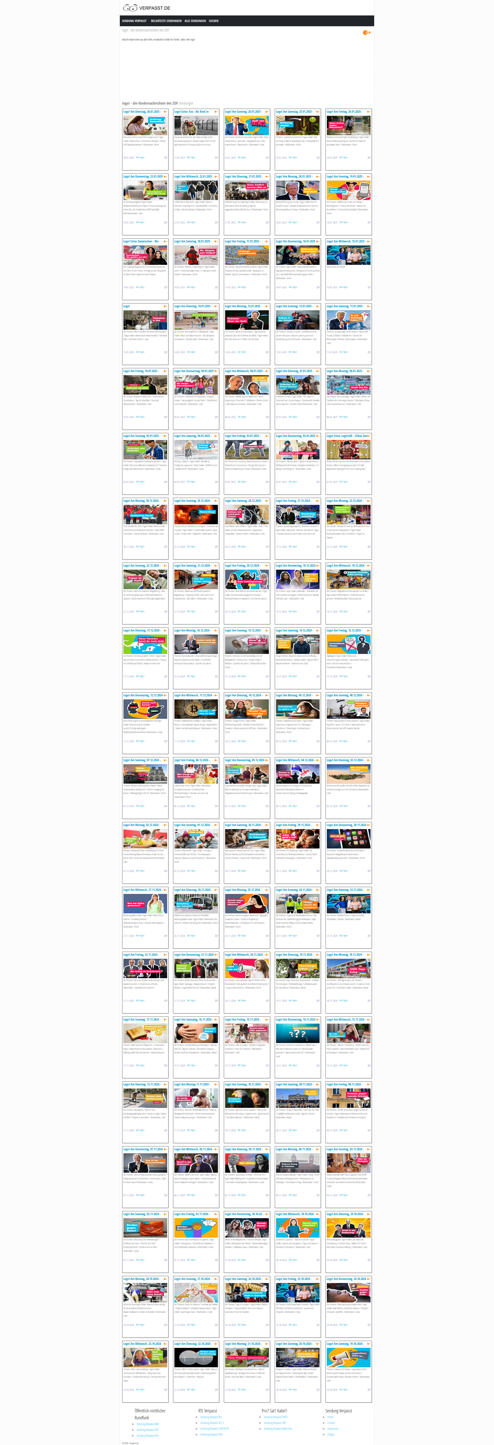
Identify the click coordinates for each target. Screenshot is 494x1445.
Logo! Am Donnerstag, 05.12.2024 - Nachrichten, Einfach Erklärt (245, 762)
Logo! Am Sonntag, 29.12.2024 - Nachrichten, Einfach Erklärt (192, 502)
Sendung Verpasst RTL (211, 1417)
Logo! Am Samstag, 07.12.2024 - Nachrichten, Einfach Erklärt (142, 762)
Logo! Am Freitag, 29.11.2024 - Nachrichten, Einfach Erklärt (294, 827)
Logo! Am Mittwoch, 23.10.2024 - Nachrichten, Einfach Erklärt (143, 1345)
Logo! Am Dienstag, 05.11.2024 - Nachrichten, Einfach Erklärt (244, 1151)
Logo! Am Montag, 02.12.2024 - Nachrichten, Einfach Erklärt (141, 827)
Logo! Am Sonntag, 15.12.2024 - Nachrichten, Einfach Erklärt (243, 632)
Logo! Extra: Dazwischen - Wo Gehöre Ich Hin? (141, 243)
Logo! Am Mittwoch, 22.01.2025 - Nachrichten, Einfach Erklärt (194, 178)
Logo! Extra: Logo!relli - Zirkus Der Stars (347, 438)
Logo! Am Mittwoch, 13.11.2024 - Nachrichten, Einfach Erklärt (346, 1021)
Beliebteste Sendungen (166, 21)
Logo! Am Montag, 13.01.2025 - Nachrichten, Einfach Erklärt (243, 308)
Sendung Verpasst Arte (148, 1435)
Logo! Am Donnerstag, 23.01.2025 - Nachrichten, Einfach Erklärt (143, 178)
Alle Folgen (140, 157)
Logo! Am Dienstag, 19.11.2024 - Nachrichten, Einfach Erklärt (295, 956)
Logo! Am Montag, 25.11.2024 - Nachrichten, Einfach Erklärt (243, 892)
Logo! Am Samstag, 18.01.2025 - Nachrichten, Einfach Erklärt (193, 243)
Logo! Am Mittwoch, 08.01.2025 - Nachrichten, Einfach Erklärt (244, 373)
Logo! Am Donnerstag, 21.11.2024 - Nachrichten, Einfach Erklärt (194, 956)
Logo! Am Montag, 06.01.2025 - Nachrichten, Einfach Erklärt (345, 373)
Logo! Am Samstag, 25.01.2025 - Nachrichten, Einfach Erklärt (294, 113)
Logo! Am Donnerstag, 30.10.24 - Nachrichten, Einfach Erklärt (244, 1216)
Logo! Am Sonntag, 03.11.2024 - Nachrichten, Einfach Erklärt (345, 1151)
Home (330, 1417)
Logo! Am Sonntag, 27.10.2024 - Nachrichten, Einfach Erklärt (192, 1281)
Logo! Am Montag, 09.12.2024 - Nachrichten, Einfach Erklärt (294, 697)
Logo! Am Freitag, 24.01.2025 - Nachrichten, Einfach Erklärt (344, 113)
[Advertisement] (238, 70)
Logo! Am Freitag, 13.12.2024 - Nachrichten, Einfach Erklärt (344, 632)
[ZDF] (367, 32)
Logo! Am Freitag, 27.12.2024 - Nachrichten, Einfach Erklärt (294, 502)
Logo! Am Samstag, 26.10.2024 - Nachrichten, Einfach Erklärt (243, 1281)
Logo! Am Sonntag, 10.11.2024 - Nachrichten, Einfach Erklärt (243, 1086)
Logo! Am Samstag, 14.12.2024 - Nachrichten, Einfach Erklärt (294, 632)
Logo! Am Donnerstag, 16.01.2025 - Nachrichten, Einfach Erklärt (296, 243)
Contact (331, 1423)
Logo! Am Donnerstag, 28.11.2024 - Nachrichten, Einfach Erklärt (347, 827)
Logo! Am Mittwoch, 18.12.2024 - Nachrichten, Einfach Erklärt (346, 567)
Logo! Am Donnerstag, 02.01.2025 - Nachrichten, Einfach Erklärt (296, 438)
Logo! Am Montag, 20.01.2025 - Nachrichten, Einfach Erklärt (294, 178)
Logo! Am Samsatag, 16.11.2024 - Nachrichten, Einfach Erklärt (193, 1021)
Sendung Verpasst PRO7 (276, 1417)
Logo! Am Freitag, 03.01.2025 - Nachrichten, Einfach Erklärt (243, 438)
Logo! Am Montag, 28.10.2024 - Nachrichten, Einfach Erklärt (141, 1281)
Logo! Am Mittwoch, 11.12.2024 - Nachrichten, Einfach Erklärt (194, 697)
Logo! (126, 306)
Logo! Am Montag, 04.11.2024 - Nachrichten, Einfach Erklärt (294, 1151)
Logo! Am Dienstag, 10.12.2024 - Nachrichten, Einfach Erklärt (244, 697)
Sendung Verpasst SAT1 (275, 1423)
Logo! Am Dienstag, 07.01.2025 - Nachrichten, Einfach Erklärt (295, 373)
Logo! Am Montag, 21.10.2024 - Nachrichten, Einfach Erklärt (243, 1345)
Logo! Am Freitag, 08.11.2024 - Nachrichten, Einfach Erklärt (344, 1086)
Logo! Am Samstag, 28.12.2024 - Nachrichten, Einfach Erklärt (243, 502)
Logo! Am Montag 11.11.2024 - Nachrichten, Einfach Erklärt (192, 1086)
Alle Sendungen (195, 21)
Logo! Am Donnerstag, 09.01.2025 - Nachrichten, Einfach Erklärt (194, 373)
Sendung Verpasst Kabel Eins (278, 1428)
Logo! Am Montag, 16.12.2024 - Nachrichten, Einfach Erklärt (192, 632)
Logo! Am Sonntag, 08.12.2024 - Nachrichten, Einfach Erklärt (345, 697)
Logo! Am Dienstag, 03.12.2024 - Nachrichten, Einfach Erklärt (346, 762)
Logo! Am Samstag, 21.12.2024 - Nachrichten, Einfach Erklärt (193, 567)
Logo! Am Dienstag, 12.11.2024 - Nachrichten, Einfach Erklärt (142, 1086)
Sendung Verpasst (134, 21)
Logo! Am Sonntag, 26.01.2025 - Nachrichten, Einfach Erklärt (243, 113)
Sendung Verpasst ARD (148, 1424)
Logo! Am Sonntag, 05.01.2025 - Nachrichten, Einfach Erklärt (142, 438)
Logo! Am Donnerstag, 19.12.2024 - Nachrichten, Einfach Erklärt (296, 567)
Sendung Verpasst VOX (211, 1434)
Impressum (332, 1428)
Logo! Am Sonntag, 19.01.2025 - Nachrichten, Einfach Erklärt (345, 178)
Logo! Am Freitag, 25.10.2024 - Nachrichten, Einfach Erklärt (294, 1281)
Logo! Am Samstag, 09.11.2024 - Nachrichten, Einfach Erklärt (294, 1086)
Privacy (330, 1434)
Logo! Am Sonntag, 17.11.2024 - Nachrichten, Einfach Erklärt (142, 1021)
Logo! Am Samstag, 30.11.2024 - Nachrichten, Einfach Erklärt (243, 827)
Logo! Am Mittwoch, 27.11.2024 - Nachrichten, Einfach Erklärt (143, 892)
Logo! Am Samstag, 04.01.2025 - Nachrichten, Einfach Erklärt (193, 438)
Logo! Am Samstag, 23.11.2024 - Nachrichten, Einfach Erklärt (345, 892)
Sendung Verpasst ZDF (148, 1430)
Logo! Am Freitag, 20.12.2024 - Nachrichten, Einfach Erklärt (243, 567)
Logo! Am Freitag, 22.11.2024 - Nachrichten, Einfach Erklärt (141, 956)
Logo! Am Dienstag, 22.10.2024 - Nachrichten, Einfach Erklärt (193, 1345)
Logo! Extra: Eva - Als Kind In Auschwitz (191, 113)
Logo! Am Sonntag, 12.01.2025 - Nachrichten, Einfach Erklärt (294, 308)
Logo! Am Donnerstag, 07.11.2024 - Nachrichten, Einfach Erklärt (143, 1151)
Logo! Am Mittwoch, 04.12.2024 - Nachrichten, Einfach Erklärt (295, 762)
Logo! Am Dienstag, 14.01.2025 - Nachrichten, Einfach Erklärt (193, 308)
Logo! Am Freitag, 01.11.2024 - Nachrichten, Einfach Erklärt (192, 1216)
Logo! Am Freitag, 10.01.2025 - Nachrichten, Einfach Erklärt (141, 373)
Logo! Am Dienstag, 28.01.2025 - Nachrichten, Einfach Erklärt (142, 113)
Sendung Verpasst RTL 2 (212, 1423)
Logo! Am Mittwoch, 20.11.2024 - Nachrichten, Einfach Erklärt (244, 956)
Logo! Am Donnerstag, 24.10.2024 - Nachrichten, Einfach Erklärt (347, 1281)
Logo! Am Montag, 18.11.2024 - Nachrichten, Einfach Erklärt (345, 956)
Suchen (213, 21)
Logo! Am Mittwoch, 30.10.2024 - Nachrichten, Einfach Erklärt (295, 1216)
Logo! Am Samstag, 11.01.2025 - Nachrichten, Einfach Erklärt (345, 308)
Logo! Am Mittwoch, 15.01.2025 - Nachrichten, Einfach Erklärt (346, 243)
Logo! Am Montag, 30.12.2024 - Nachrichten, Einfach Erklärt (141, 502)
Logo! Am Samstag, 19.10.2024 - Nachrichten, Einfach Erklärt (345, 1345)
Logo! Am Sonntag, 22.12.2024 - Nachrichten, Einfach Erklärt (142, 567)
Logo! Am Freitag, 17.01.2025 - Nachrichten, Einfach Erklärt (243, 243)
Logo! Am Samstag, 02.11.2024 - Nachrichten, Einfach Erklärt (142, 1216)
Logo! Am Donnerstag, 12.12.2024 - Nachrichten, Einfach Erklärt (143, 697)
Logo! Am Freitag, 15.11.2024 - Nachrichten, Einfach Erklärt (243, 1021)
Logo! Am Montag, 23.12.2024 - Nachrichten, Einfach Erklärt (345, 502)
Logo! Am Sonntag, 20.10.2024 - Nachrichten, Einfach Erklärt (294, 1345)
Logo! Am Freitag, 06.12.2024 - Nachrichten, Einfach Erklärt (192, 762)
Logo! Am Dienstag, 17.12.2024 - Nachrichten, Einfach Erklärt (142, 632)
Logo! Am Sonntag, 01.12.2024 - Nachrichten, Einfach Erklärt (192, 827)
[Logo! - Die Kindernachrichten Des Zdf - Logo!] (145, 319)
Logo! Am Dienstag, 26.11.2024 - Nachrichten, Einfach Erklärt (193, 892)
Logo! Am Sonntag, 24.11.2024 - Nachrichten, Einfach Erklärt (294, 892)
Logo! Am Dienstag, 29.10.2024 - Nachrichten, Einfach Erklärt (346, 1216)
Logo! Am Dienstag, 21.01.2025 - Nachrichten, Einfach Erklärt (244, 178)
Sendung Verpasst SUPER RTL (214, 1428)
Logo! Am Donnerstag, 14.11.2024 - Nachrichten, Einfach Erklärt (296, 1021)
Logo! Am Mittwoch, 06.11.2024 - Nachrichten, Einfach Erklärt (194, 1151)
